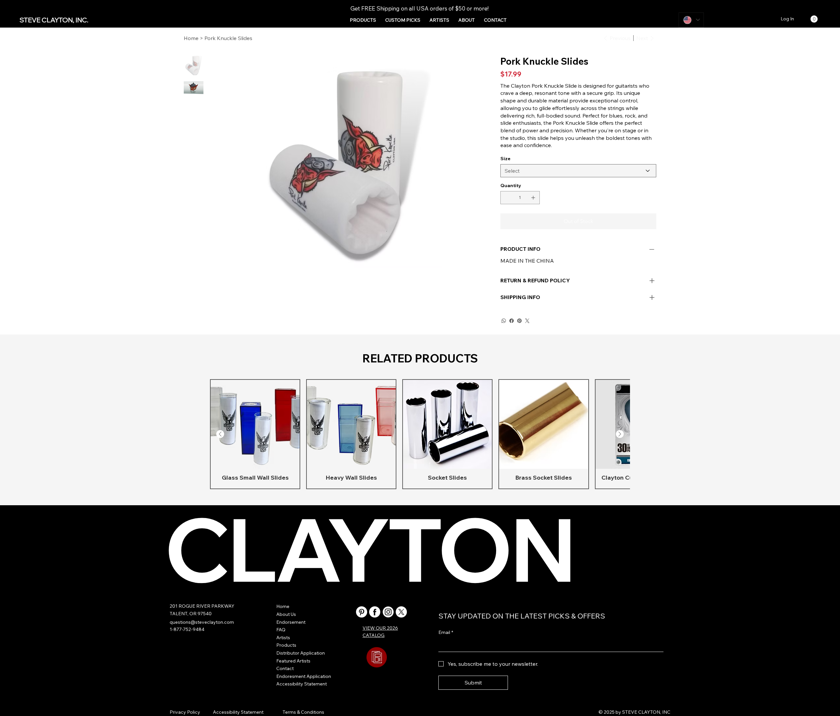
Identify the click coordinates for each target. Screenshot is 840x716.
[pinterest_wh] (361, 612)
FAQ (280, 630)
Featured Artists (293, 661)
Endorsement (290, 622)
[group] (420, 434)
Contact (285, 668)
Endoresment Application (303, 676)
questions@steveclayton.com (202, 622)
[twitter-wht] (401, 612)
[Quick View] (255, 424)
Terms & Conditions (303, 712)
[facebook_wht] (374, 612)
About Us (286, 614)
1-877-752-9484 (187, 629)
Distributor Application (300, 653)
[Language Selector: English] (691, 20)
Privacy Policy (185, 712)
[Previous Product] (220, 434)
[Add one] (533, 197)
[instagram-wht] (388, 612)
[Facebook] (511, 320)
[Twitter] (527, 320)
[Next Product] (620, 434)
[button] (362, 20)
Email (445, 632)
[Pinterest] (519, 320)
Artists (283, 637)
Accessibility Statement (301, 684)
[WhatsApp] (503, 320)
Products (286, 645)
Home (282, 606)
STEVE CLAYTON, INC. (54, 20)
